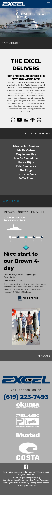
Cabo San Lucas (26, 166)
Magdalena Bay (26, 154)
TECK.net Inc (41, 472)
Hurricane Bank (26, 174)
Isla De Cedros (26, 150)
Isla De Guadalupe (26, 158)
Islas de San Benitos (26, 146)
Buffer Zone (25, 178)
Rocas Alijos (26, 162)
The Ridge (26, 170)
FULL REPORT (30, 298)
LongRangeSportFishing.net (16, 480)
